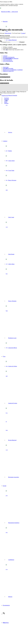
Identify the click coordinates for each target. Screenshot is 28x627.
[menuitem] (15, 77)
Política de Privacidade (8, 68)
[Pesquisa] (4, 614)
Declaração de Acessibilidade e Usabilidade (13, 69)
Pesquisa (4, 42)
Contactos (5, 55)
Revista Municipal (7, 58)
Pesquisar (22, 42)
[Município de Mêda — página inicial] (9, 11)
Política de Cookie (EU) (8, 71)
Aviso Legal (5, 67)
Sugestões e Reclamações (8, 57)
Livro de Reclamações (8, 61)
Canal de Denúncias (7, 59)
